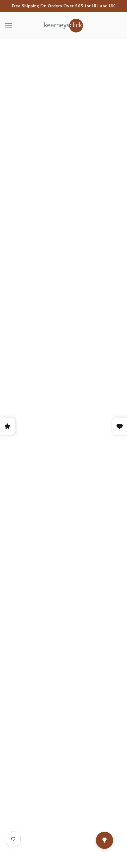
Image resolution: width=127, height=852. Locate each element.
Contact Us (63, 702)
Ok (98, 774)
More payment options (63, 311)
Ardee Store (63, 326)
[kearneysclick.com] (64, 25)
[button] (45, 795)
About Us (63, 692)
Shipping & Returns (63, 730)
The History (63, 721)
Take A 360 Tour (63, 711)
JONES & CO (63, 214)
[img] (50, 660)
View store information (42, 342)
